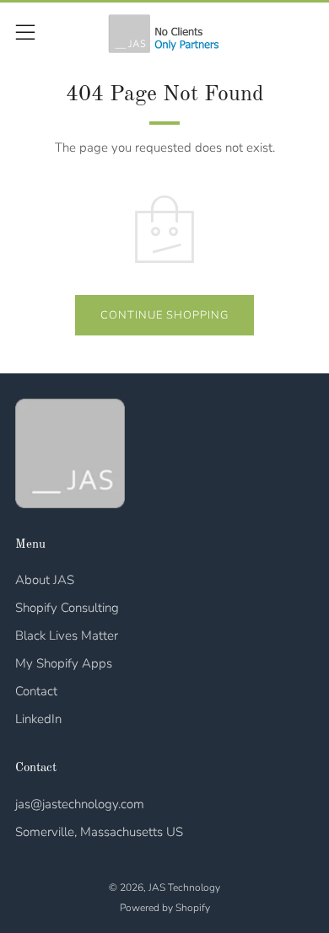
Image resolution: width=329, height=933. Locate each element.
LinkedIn (38, 718)
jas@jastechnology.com (79, 804)
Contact (36, 691)
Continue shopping (164, 315)
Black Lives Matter (66, 635)
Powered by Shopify (165, 907)
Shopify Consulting (67, 607)
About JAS (44, 579)
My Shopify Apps (63, 663)
